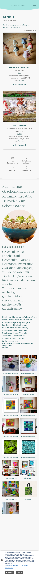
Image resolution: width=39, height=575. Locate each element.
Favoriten (12, 170)
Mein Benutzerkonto (12, 162)
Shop (5, 20)
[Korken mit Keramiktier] (19, 48)
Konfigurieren (9, 568)
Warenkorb (26, 170)
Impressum (25, 565)
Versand (21, 80)
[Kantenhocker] (19, 106)
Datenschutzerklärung (11, 565)
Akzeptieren (9, 572)
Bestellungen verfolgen (26, 162)
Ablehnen (19, 572)
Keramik (13, 20)
